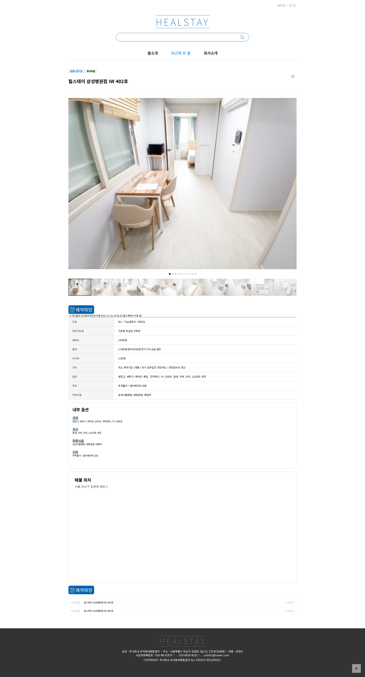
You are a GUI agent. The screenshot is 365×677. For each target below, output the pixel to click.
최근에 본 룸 (180, 53)
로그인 (292, 5)
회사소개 (210, 53)
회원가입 (281, 5)
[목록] (292, 76)
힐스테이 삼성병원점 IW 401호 (98, 610)
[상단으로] (356, 668)
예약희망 (84, 309)
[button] (170, 274)
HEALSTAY (182, 21)
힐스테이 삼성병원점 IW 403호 (98, 602)
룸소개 (153, 53)
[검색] (244, 37)
